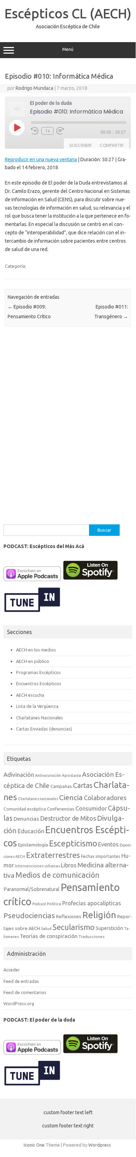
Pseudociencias (29, 916)
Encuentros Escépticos (38, 683)
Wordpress (99, 1144)
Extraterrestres (53, 855)
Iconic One (34, 1144)
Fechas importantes (100, 856)
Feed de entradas (21, 981)
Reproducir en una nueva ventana (41, 159)
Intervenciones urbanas (37, 865)
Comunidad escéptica (24, 809)
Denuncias (26, 819)
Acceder (11, 969)
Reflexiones (68, 916)
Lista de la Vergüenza (37, 706)
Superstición (109, 928)
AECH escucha (30, 695)
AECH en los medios (36, 649)
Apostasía (71, 775)
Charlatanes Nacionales (39, 717)
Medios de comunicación (57, 875)
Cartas (83, 785)
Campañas (61, 786)
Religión (99, 915)
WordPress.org (18, 1003)
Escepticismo (73, 843)
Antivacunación (48, 775)
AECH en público (32, 661)
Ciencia (71, 798)
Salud (46, 928)
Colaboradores (105, 797)
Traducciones (91, 936)
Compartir (111, 145)
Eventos (108, 844)
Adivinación (18, 774)
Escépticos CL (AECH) (68, 13)
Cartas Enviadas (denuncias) (44, 728)
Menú (67, 49)
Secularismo (74, 927)
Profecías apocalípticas (91, 903)
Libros (69, 865)
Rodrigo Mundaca (34, 88)
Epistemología (33, 844)
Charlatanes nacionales (38, 799)
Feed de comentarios (24, 992)
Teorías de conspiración (49, 936)
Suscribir (80, 145)
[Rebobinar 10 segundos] (35, 131)
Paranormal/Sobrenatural (31, 889)
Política (54, 903)
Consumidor (91, 808)
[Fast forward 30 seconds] (60, 131)
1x (47, 130)
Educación (31, 831)
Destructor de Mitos (68, 818)
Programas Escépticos (38, 672)
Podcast (39, 904)
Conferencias (60, 809)
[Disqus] (68, 428)
